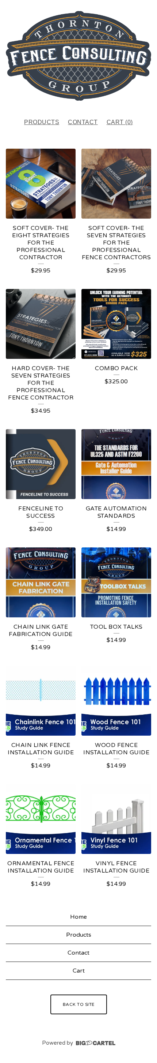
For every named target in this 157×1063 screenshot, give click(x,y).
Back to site (79, 1004)
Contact (83, 122)
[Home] (78, 56)
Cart (79, 970)
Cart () (120, 122)
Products (41, 122)
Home (78, 917)
